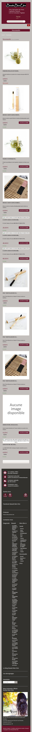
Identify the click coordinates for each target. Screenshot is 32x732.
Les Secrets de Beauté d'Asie (14, 585)
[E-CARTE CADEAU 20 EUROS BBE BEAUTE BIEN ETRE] (16, 217)
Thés (21, 536)
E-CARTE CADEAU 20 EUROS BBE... (11, 219)
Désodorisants (23, 533)
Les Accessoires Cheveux (15, 654)
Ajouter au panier (24, 122)
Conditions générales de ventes (17, 728)
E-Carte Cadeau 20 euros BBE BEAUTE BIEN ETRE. (14, 223)
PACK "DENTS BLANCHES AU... (10, 293)
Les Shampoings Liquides (15, 592)
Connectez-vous (26, 1)
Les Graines (14, 568)
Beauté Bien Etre (14, 729)
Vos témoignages (8, 673)
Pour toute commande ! (13, 473)
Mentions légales (6, 728)
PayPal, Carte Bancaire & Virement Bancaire (18, 477)
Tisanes (22, 538)
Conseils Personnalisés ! (13, 486)
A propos (27, 728)
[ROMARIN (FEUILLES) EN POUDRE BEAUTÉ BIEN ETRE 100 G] (16, 55)
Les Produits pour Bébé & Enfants (15, 644)
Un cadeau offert (13, 472)
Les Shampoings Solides (15, 596)
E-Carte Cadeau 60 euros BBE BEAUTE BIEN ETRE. (14, 254)
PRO (21, 563)
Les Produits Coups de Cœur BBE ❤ (15, 662)
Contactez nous (12, 484)
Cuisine (22, 551)
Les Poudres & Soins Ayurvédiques (15, 571)
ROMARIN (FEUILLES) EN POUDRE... (11, 71)
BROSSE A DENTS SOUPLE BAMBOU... (11, 202)
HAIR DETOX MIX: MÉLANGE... (9, 444)
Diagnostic (6, 523)
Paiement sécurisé (13, 476)
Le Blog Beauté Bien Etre (11, 668)
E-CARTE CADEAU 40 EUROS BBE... (11, 235)
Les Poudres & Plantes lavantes (15, 553)
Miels (21, 535)
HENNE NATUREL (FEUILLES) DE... (10, 424)
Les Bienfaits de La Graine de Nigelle (15, 631)
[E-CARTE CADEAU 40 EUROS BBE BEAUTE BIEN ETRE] (16, 233)
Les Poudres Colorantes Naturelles (15, 549)
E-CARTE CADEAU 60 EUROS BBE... (11, 250)
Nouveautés (16, 30)
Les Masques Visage (14, 623)
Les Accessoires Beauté (15, 658)
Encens (22, 528)
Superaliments (23, 548)
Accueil (3, 35)
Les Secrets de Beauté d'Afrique (14, 576)
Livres (21, 550)
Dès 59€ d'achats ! (12, 481)
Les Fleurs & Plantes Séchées (15, 566)
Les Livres (14, 665)
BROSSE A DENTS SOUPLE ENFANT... (11, 115)
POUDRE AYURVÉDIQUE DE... (9, 158)
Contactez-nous (5, 1)
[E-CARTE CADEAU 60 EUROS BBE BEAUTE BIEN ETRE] (16, 248)
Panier (18, 16)
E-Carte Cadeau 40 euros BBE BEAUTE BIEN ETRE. (14, 238)
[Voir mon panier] (14, 18)
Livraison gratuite (13, 480)
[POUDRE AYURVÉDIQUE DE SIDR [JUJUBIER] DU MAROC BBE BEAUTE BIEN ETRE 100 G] (16, 143)
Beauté (13, 523)
